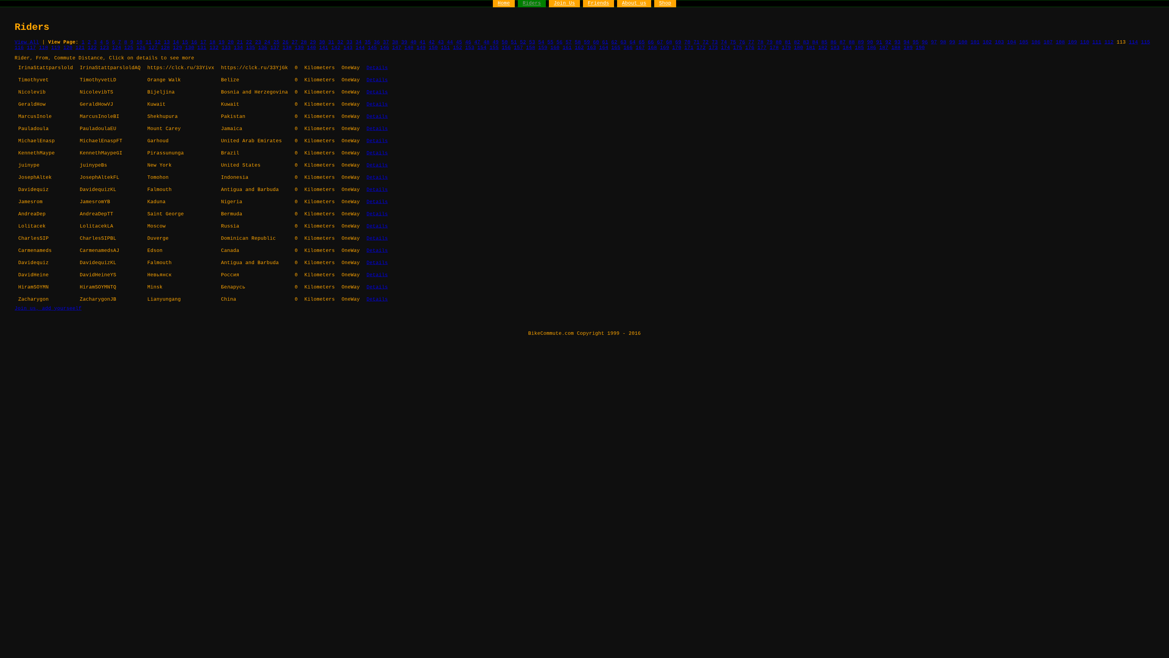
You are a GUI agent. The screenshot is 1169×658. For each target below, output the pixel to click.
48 (486, 42)
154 (481, 48)
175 (737, 48)
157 (518, 48)
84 (815, 42)
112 (1109, 42)
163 (591, 48)
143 (348, 48)
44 (450, 42)
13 (167, 42)
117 (31, 48)
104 (1011, 42)
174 (725, 48)
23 (258, 42)
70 (687, 42)
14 (176, 42)
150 (433, 48)
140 (311, 48)
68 (669, 42)
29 (313, 42)
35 (368, 42)
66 (651, 42)
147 (396, 48)
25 (276, 42)
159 (542, 48)
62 (614, 42)
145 (372, 48)
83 (806, 42)
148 (408, 48)
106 (1036, 42)
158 (530, 48)
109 (1072, 42)
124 (116, 48)
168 (652, 48)
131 (201, 48)
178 (774, 48)
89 (861, 42)
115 (1145, 42)
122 (92, 48)
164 (603, 48)
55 (550, 42)
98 (943, 42)
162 (579, 48)
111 (1096, 42)
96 (925, 42)
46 (468, 42)
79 (770, 42)
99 (952, 42)
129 (177, 48)
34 (359, 42)
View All (27, 42)
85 (824, 42)
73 (715, 42)
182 (822, 48)
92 (888, 42)
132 (214, 48)
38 (395, 42)
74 (724, 42)
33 (349, 42)
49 (496, 42)
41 (423, 42)
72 (706, 42)
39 (404, 42)
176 (749, 48)
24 (267, 42)
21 (240, 42)
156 (506, 48)
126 (141, 48)
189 (908, 48)
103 (999, 42)
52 (523, 42)
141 (323, 48)
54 (541, 42)
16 (194, 42)
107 (1048, 42)
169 (664, 48)
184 (847, 48)
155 (494, 48)
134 (238, 48)
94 (907, 42)
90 (870, 42)
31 (331, 42)
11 (149, 42)
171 (688, 48)
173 (713, 48)
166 (628, 48)
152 (457, 48)
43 (441, 42)
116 (19, 48)
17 (203, 42)
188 (895, 48)
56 (559, 42)
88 (852, 42)
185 (859, 48)
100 (962, 42)
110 (1084, 42)
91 (879, 42)
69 (678, 42)
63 (623, 42)
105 (1023, 42)
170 (676, 48)
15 (185, 42)
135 (250, 48)
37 (386, 42)
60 (596, 42)
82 (797, 42)
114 (1133, 42)
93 (897, 42)
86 (833, 42)
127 (153, 48)
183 (835, 48)
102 (987, 42)
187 (883, 48)
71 (696, 42)
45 (459, 42)
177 (762, 48)
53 (532, 42)
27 (295, 42)
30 (322, 42)
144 (360, 48)
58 (578, 42)
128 (165, 48)
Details (377, 68)
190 (920, 48)
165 (615, 48)
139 (299, 48)
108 (1060, 42)
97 (934, 42)
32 (340, 42)
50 (505, 42)
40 (413, 42)
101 (975, 42)
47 (477, 42)
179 (786, 48)
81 (788, 42)
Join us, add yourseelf (48, 308)
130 (189, 48)
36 (377, 42)
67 (660, 42)
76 (742, 42)
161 (567, 48)
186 (871, 48)
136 (262, 48)
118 (43, 48)
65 (642, 42)
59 (587, 42)
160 (555, 48)
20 (231, 42)
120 (67, 48)
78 (760, 42)
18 (212, 42)
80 (779, 42)
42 (432, 42)
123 (104, 48)
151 (445, 48)
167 (640, 48)
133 (226, 48)
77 (751, 42)
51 (514, 42)
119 (55, 48)
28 (304, 42)
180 (798, 48)
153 (469, 48)
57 (569, 42)
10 (139, 42)
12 (158, 42)
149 (421, 48)
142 (335, 48)
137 (274, 48)
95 (916, 42)
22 (249, 42)
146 (384, 48)
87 (843, 42)
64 (633, 42)
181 (810, 48)
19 (222, 42)
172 (701, 48)
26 (286, 42)
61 (605, 42)
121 (80, 48)
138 (287, 48)
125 (128, 48)
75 (733, 42)
